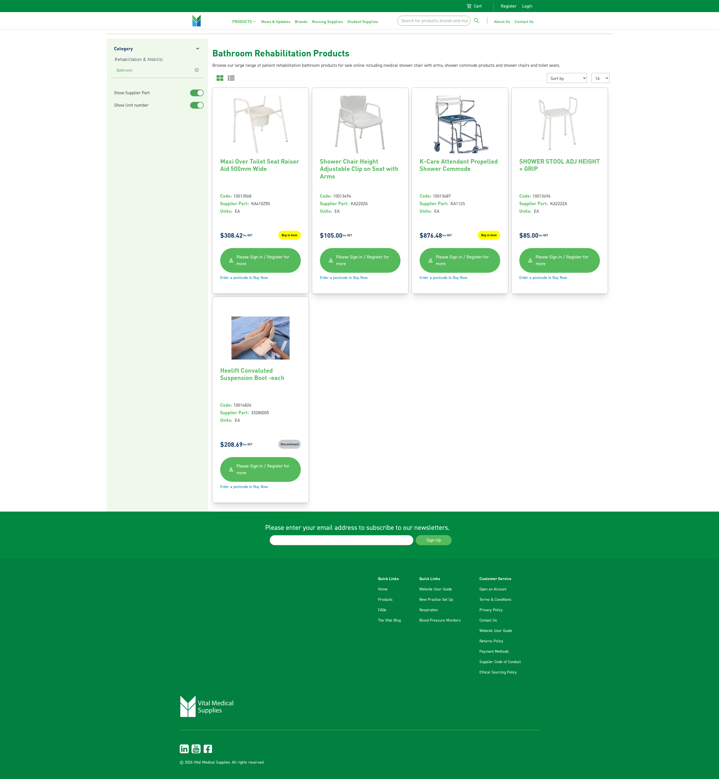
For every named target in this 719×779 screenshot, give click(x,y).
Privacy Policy (491, 610)
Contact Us (488, 620)
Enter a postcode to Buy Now (244, 277)
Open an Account (492, 589)
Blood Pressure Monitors (440, 620)
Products (385, 599)
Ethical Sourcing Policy (498, 672)
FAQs (382, 610)
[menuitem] (244, 21)
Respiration (428, 610)
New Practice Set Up (436, 599)
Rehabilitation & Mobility (139, 60)
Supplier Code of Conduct (500, 662)
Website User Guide (435, 589)
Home (383, 589)
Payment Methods (494, 651)
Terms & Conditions (495, 599)
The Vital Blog (389, 620)
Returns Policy (491, 641)
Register (509, 6)
